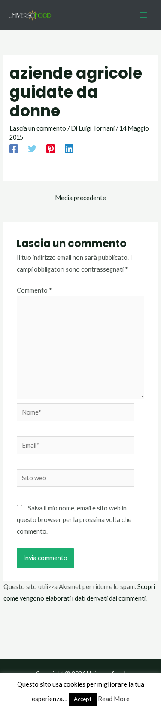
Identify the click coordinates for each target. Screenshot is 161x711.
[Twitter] (32, 148)
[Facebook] (13, 148)
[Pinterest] (50, 148)
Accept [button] (82, 699)
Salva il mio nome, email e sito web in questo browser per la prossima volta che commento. (74, 519)
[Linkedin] (69, 148)
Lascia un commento (37, 128)
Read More (114, 698)
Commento (34, 290)
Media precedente (80, 197)
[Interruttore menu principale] (143, 15)
